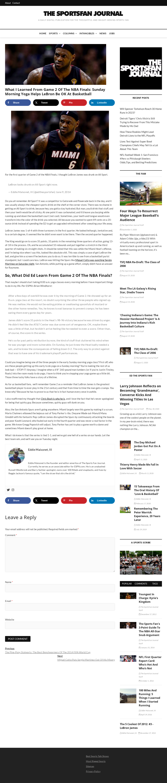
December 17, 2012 (148, 614)
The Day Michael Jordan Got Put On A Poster (147, 446)
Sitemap (90, 766)
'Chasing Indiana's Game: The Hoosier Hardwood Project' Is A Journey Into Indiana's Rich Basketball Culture (140, 320)
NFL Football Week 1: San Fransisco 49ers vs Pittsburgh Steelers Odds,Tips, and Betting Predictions (139, 158)
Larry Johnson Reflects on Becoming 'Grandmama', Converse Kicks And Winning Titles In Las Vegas (140, 395)
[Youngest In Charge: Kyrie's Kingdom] (128, 594)
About (8, 3)
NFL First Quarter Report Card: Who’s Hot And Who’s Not (150, 662)
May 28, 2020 (153, 409)
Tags (155, 583)
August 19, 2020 (128, 336)
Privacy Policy (93, 771)
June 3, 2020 (129, 570)
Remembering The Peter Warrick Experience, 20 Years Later (147, 514)
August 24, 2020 (128, 302)
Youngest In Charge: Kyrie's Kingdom (148, 598)
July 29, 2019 (141, 529)
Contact (16, 3)
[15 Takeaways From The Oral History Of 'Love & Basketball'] (125, 487)
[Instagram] (12, 490)
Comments (141, 583)
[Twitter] (8, 490)
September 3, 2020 (129, 230)
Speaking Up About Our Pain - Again (140, 560)
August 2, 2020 (142, 362)
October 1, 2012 (147, 681)
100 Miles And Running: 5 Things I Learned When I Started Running (149, 698)
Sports (53, 33)
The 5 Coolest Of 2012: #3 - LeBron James (136, 726)
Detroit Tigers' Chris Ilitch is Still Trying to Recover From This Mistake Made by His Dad (139, 122)
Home (42, 33)
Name (9, 582)
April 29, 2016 (146, 715)
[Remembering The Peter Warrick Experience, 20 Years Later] (125, 510)
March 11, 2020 (147, 473)
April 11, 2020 (141, 459)
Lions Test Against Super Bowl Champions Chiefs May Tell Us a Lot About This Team (139, 145)
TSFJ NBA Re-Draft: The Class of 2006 (146, 351)
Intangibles (86, 33)
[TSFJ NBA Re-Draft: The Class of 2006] (125, 351)
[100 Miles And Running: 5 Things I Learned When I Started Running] (128, 690)
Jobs (112, 33)
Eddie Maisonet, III (143, 455)
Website (9, 619)
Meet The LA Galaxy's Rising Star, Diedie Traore (138, 290)
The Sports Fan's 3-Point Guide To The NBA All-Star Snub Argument (149, 629)
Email (9, 600)
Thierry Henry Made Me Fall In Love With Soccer (139, 466)
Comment (11, 535)
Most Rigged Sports (96, 761)
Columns (68, 33)
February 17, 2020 (143, 503)
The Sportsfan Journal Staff (132, 225)
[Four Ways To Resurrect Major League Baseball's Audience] (141, 194)
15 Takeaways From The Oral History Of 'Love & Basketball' (147, 490)
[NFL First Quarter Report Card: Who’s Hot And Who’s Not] (128, 657)
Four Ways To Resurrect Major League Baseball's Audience (139, 215)
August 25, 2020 (128, 275)
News (102, 33)
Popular (127, 583)
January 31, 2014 (147, 647)
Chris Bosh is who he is (53, 398)
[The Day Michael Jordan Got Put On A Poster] (125, 445)
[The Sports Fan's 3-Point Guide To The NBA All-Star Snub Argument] (128, 623)
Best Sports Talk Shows (97, 756)
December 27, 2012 (148, 733)
